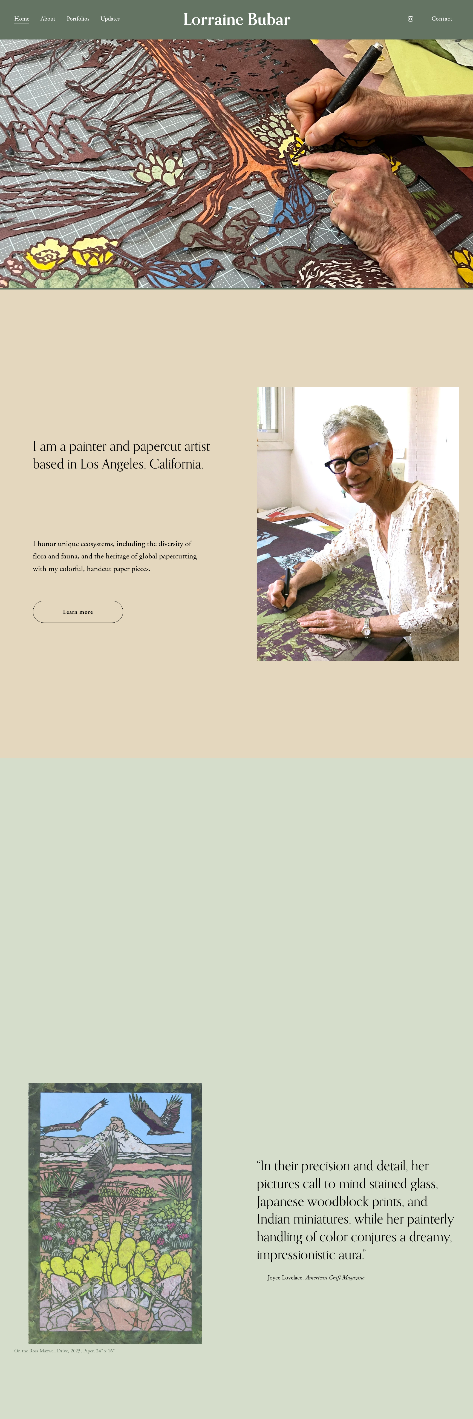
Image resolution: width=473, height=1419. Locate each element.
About (48, 19)
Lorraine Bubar (236, 19)
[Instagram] (410, 19)
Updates (110, 19)
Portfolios (78, 19)
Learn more (78, 611)
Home (21, 19)
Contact (442, 19)
